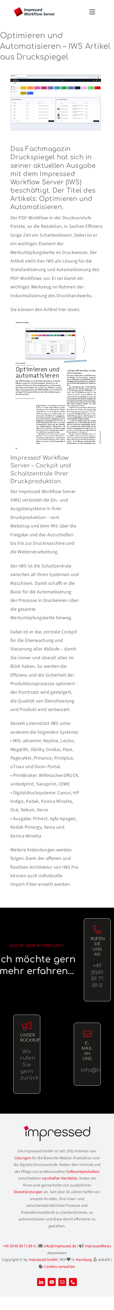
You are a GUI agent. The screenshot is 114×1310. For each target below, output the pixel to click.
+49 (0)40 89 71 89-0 (19, 1246)
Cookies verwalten (59, 1266)
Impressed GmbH (43, 1260)
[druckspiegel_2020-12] (56, 321)
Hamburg (84, 1260)
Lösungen (23, 1158)
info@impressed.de (59, 1246)
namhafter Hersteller (59, 1178)
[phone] (73, 1282)
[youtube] (52, 1282)
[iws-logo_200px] (34, 9)
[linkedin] (41, 1282)
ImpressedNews (98, 1246)
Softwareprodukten (82, 1171)
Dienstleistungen (28, 1192)
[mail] (62, 1282)
